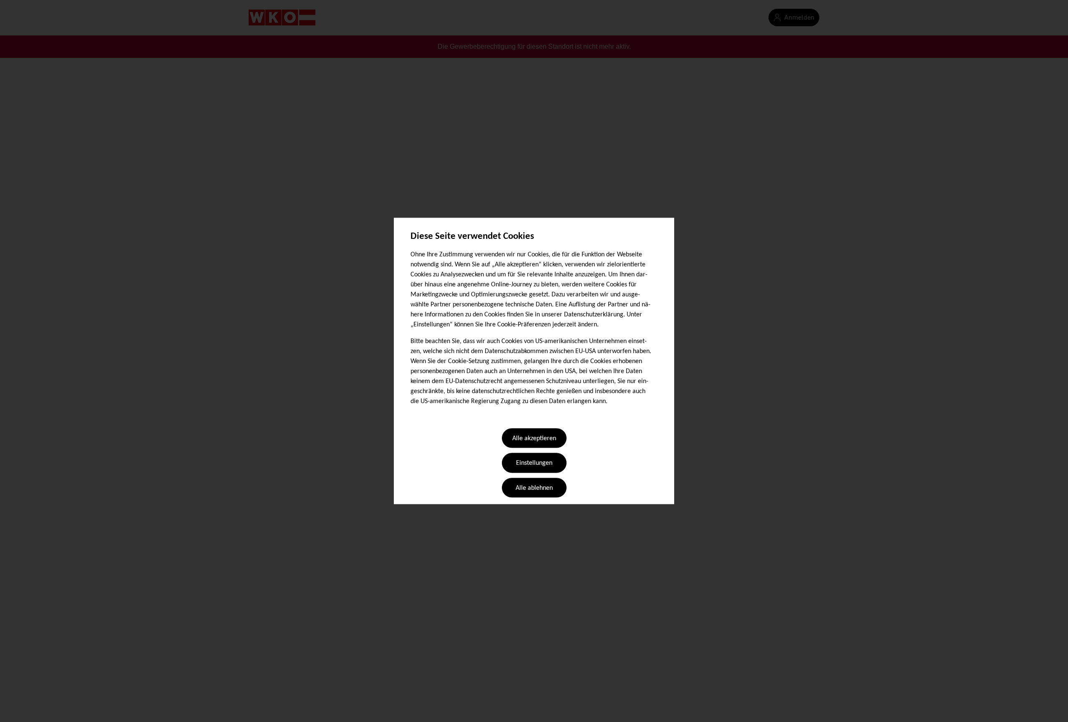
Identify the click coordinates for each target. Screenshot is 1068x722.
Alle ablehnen (534, 488)
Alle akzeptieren (534, 438)
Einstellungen (534, 463)
